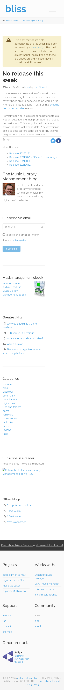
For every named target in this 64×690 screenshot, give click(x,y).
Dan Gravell (40, 87)
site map (7, 631)
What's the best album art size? (25, 338)
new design (37, 47)
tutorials (7, 615)
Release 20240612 (19, 164)
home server (10, 418)
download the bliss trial (49, 545)
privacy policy (19, 240)
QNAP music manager (47, 583)
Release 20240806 (19, 161)
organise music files (13, 580)
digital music (10, 403)
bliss (27, 87)
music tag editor (11, 585)
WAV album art (15, 344)
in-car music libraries (46, 594)
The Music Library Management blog (20, 176)
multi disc (8, 422)
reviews (7, 429)
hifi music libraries (44, 589)
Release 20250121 (19, 153)
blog (37, 621)
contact (7, 626)
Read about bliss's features (17, 545)
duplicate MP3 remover (15, 591)
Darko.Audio (14, 511)
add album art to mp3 (14, 574)
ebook (38, 626)
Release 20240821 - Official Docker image (33, 157)
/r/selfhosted (14, 516)
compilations (10, 399)
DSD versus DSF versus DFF (23, 333)
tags (5, 433)
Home (8, 20)
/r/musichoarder (16, 522)
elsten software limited (29, 678)
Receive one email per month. (22, 234)
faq (4, 621)
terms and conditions (47, 681)
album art (8, 384)
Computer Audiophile (19, 505)
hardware (8, 414)
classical (8, 391)
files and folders (12, 407)
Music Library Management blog (28, 20)
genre (6, 410)
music (6, 426)
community (9, 395)
